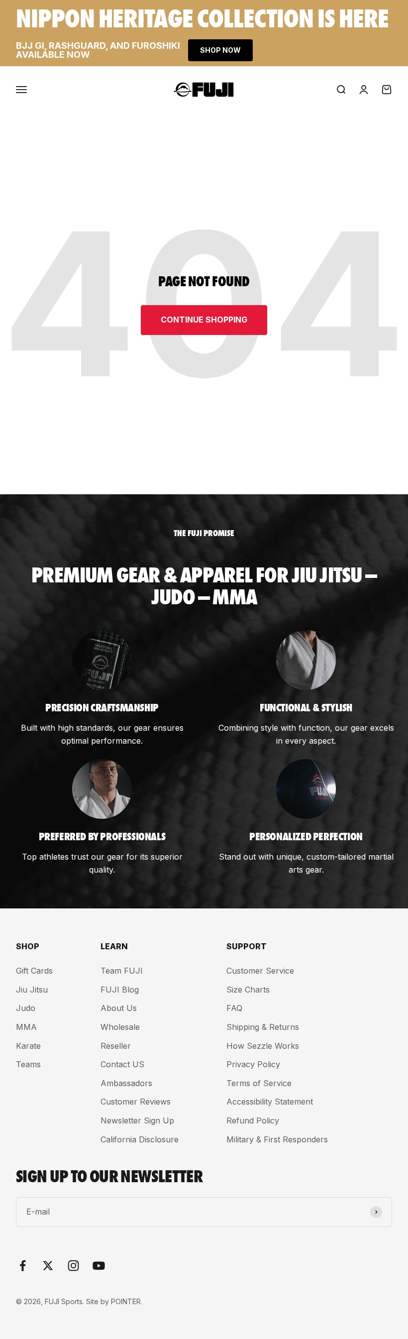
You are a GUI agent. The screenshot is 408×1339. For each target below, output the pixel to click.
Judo (25, 1008)
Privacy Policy (253, 1064)
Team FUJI (122, 971)
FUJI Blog (120, 990)
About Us (119, 1008)
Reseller (116, 1046)
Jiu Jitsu (32, 990)
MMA (26, 1027)
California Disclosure (140, 1139)
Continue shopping (204, 320)
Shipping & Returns (262, 1027)
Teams (28, 1064)
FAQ (234, 1008)
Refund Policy (252, 1120)
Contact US (122, 1064)
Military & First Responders (277, 1139)
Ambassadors (126, 1083)
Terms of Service (259, 1083)
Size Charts (248, 990)
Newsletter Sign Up (137, 1120)
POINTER (126, 1301)
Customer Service (260, 971)
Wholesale (120, 1027)
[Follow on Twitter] (48, 1265)
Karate (28, 1046)
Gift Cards (34, 971)
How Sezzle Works (262, 1046)
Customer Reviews (136, 1102)
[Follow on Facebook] (22, 1265)
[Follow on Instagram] (73, 1265)
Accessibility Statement (269, 1102)
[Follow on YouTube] (98, 1265)
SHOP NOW (220, 50)
